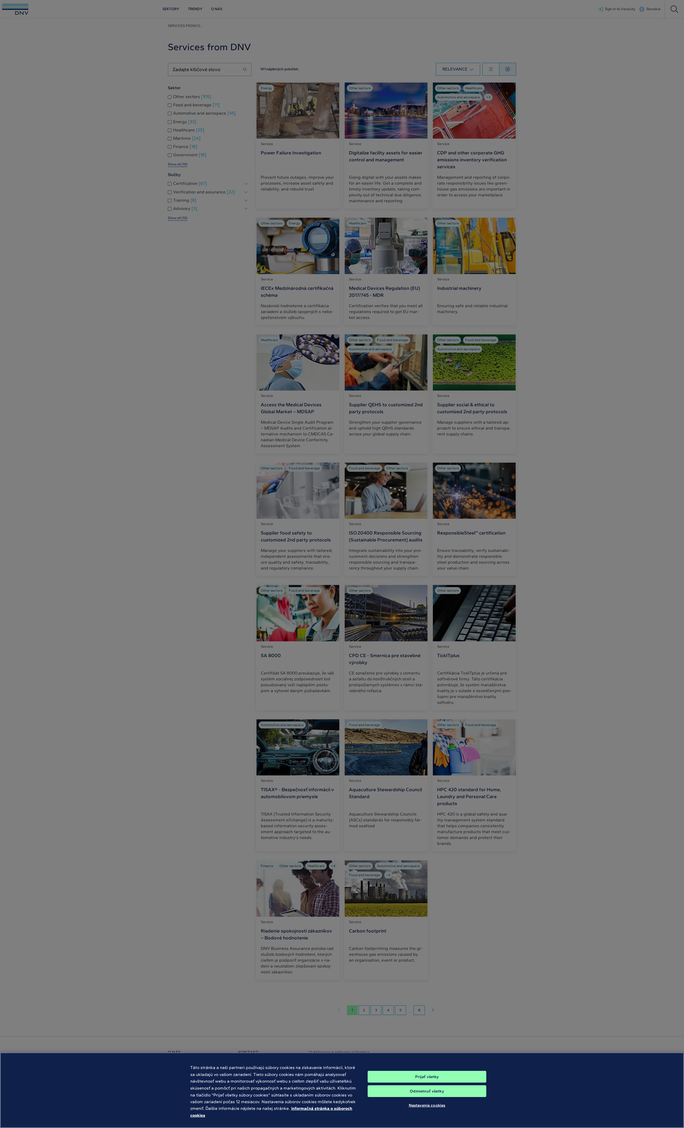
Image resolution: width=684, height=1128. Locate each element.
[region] (342, 1090)
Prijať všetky (427, 1076)
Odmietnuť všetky (427, 1091)
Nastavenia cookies (427, 1105)
